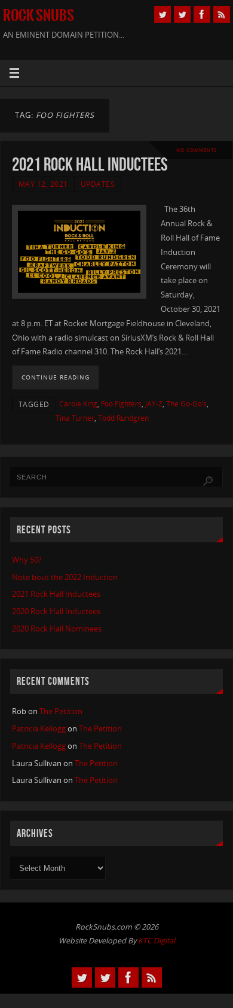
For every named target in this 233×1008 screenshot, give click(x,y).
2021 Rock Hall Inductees (90, 164)
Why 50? (27, 560)
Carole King (78, 404)
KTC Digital (156, 941)
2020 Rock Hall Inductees (56, 611)
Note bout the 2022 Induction (65, 577)
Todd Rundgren (123, 418)
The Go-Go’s (186, 404)
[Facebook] (202, 14)
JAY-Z (154, 404)
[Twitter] (162, 14)
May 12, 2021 (43, 184)
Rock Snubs (38, 15)
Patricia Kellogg (39, 729)
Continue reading (56, 377)
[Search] (208, 481)
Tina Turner (75, 418)
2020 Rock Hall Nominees (57, 629)
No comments (196, 150)
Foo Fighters (121, 404)
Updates (98, 184)
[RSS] (221, 14)
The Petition (60, 711)
